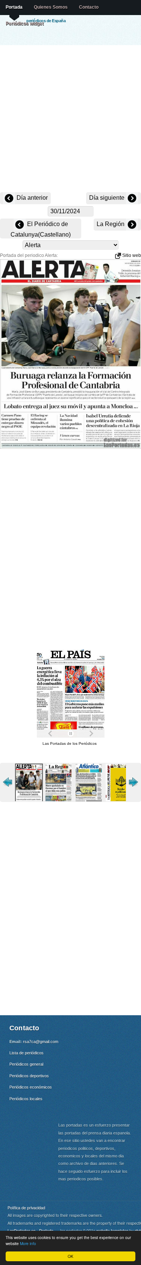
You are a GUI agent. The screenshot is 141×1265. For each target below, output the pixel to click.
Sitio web (131, 255)
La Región (111, 224)
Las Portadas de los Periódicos (69, 743)
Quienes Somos (51, 7)
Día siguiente (107, 197)
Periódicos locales (25, 1098)
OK (70, 1256)
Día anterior (31, 197)
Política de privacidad (26, 1207)
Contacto (89, 7)
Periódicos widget (25, 23)
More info (28, 1243)
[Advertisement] (70, 119)
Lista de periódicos (26, 1053)
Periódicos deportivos (29, 1076)
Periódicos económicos (30, 1087)
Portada (14, 7)
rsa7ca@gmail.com (40, 1041)
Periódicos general (26, 1064)
